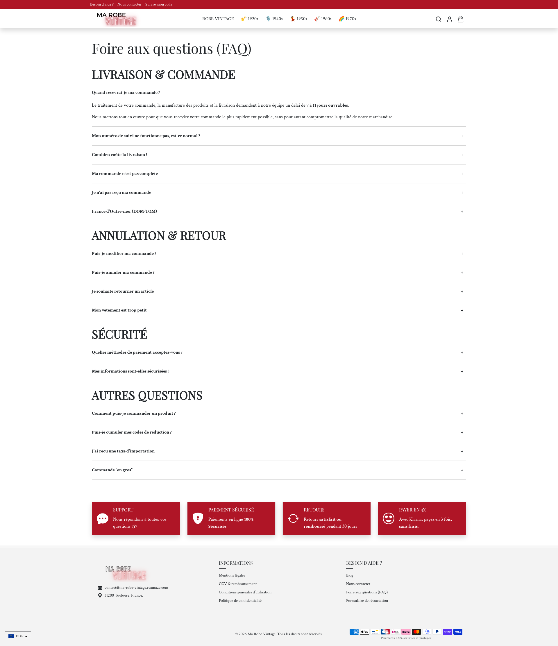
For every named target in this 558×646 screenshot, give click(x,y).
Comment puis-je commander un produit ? (134, 413)
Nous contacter (129, 4)
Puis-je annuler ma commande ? (123, 272)
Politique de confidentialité (240, 600)
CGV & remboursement (238, 583)
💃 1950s (298, 19)
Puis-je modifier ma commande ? (124, 253)
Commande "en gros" (112, 470)
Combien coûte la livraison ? (119, 155)
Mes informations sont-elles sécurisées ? (130, 371)
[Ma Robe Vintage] (118, 18)
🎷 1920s (249, 19)
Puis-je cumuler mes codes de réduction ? (131, 432)
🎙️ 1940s (274, 19)
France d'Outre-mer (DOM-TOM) (124, 211)
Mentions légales (232, 575)
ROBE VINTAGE (218, 19)
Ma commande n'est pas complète (125, 174)
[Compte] (449, 19)
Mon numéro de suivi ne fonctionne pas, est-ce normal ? (146, 136)
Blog (349, 575)
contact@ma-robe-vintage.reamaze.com (136, 587)
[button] (438, 19)
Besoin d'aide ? (102, 4)
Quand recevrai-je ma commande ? (126, 93)
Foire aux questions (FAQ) (367, 592)
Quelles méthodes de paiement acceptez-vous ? (137, 352)
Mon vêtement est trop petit (119, 310)
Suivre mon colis (158, 4)
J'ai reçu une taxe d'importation (123, 451)
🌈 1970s (347, 19)
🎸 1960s (323, 19)
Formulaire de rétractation (367, 600)
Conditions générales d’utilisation (245, 592)
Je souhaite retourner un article (123, 291)
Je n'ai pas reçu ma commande (121, 192)
